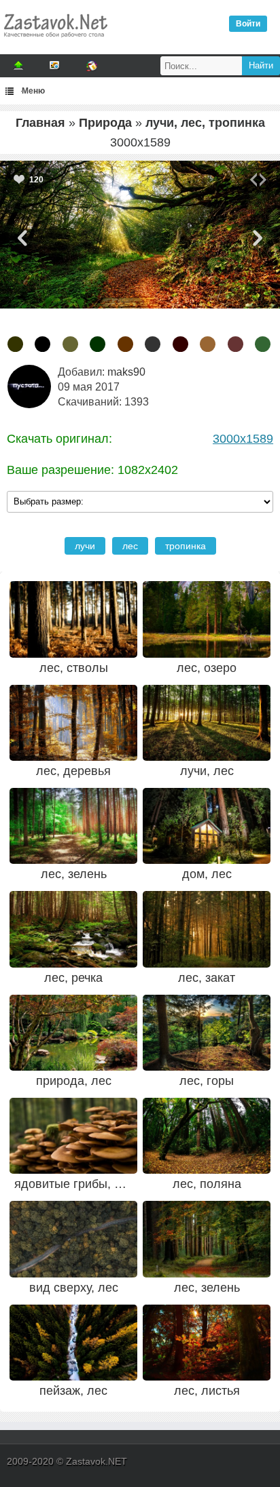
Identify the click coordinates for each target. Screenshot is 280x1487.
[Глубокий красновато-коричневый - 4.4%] (180, 344)
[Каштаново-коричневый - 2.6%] (235, 344)
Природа (105, 123)
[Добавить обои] (18, 65)
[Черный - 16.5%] (42, 344)
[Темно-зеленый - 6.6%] (97, 344)
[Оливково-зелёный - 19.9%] (15, 344)
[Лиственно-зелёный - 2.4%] (262, 344)
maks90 (126, 372)
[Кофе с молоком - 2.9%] (207, 344)
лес (130, 545)
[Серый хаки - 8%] (70, 344)
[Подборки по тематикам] (55, 65)
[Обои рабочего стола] (55, 40)
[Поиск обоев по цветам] (92, 65)
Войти (248, 23)
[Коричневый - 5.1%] (125, 344)
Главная (40, 123)
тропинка (185, 545)
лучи (85, 545)
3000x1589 (243, 438)
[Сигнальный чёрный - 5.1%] (152, 344)
